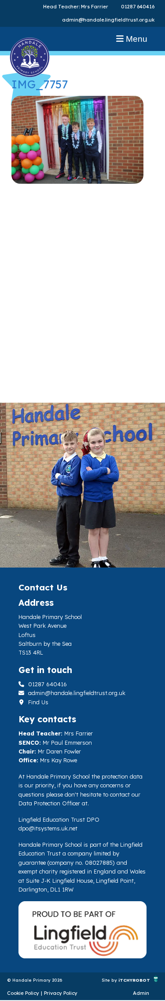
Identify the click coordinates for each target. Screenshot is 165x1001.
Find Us (37, 702)
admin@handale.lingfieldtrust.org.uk (108, 20)
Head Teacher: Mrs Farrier (75, 7)
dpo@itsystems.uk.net (47, 828)
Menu (135, 39)
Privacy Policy (60, 993)
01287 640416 (137, 7)
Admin (141, 993)
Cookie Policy (23, 993)
